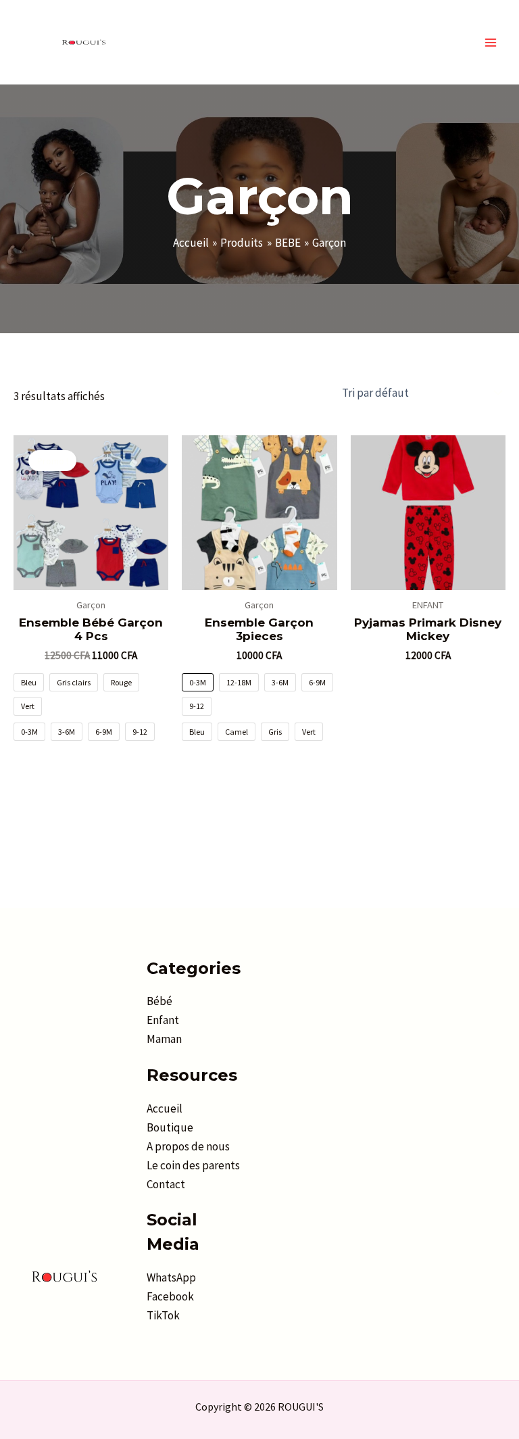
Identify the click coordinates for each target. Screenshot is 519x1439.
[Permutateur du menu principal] (490, 42)
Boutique (170, 1127)
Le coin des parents (193, 1165)
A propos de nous (188, 1146)
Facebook (170, 1296)
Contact (166, 1184)
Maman (164, 1038)
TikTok (163, 1315)
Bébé (159, 1001)
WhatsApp (171, 1277)
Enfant (163, 1020)
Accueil (164, 1108)
